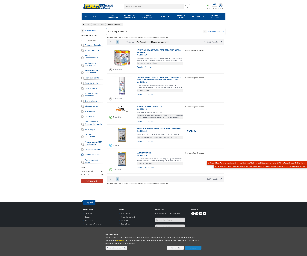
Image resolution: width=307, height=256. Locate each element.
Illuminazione (164, 17)
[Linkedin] (204, 213)
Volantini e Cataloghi (128, 217)
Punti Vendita (125, 213)
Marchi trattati (125, 220)
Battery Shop (125, 224)
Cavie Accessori (113, 16)
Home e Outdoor (98, 24)
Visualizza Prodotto (144, 67)
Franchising (89, 220)
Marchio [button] (85, 175)
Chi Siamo (88, 213)
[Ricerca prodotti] (187, 6)
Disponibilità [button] (87, 171)
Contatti (87, 217)
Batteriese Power (181, 16)
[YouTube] (200, 213)
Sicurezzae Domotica (147, 16)
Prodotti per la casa (114, 24)
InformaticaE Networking (130, 16)
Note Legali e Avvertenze (93, 224)
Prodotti (87, 24)
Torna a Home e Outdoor (215, 31)
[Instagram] (196, 213)
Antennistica (198, 17)
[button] (116, 248)
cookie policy (120, 240)
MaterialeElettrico (215, 16)
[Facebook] (193, 213)
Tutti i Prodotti (91, 17)
